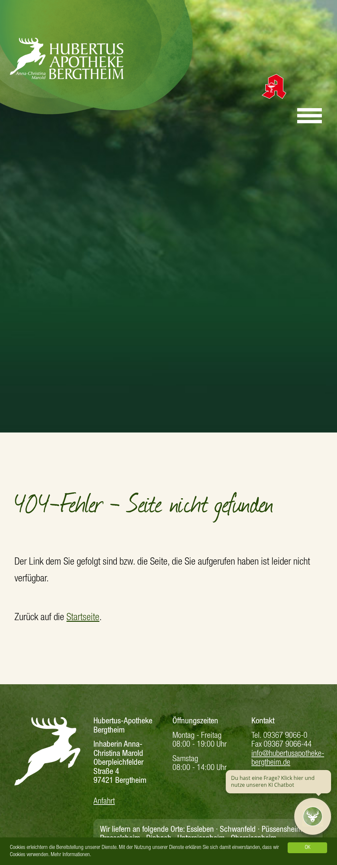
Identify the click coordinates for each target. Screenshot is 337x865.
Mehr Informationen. (71, 855)
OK (307, 848)
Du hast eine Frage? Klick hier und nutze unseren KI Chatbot (273, 781)
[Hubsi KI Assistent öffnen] (312, 816)
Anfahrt (104, 802)
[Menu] (309, 113)
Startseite (82, 618)
